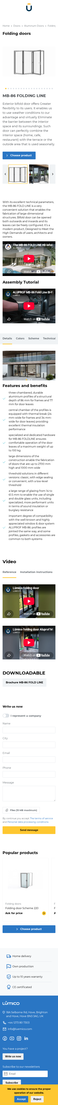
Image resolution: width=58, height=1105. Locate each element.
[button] (5, 88)
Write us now (13, 1056)
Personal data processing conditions (27, 822)
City (5, 738)
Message (8, 782)
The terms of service (41, 818)
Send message (29, 830)
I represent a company (26, 715)
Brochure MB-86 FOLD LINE (24, 682)
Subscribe (11, 1082)
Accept (21, 1099)
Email (6, 753)
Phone (7, 767)
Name (6, 723)
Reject (37, 1099)
